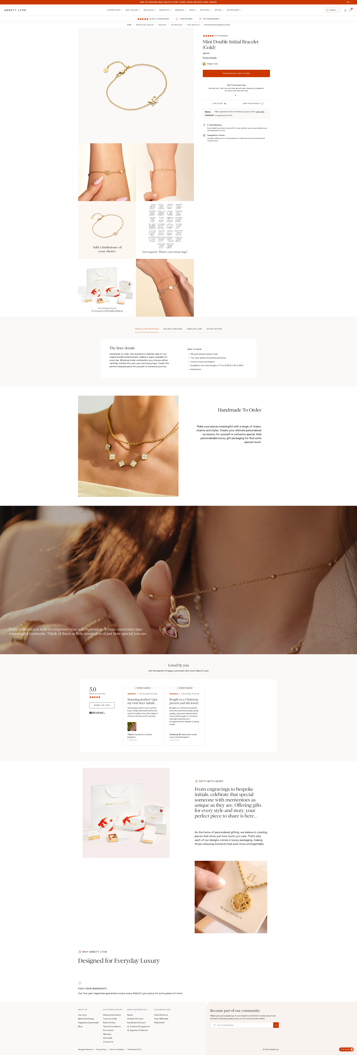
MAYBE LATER (178, 564)
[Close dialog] (217, 482)
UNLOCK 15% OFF (178, 554)
